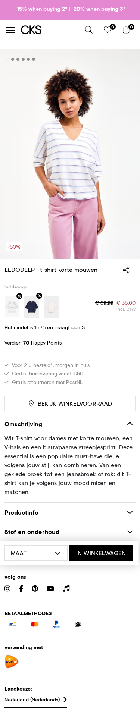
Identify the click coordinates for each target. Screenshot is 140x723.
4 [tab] (23, 59)
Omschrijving (23, 423)
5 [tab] (28, 59)
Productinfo (21, 512)
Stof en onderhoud (31, 531)
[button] (89, 29)
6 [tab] (33, 59)
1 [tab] (8, 59)
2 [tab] (13, 59)
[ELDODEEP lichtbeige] (11, 307)
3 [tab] (18, 59)
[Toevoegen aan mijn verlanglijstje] (124, 59)
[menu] (10, 30)
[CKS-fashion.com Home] (50, 30)
